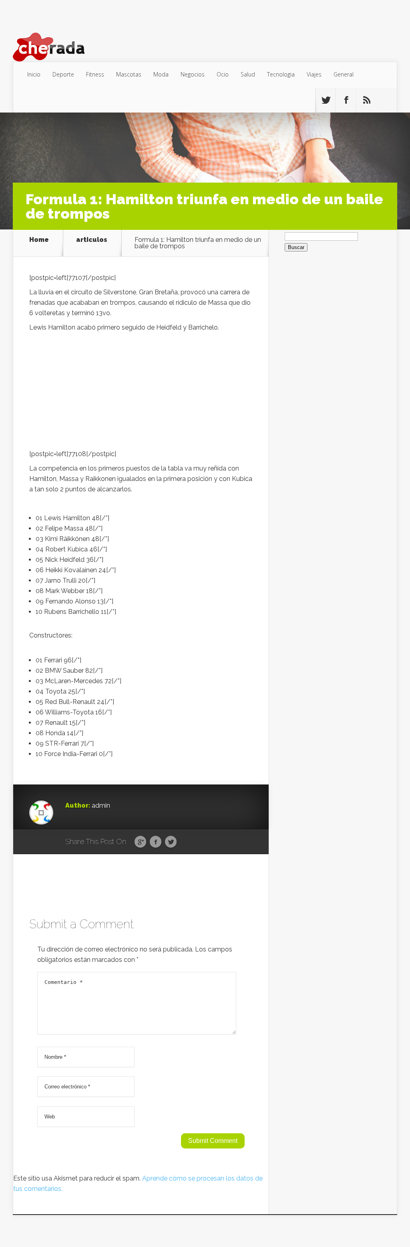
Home (39, 240)
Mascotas (128, 74)
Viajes (314, 74)
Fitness (95, 74)
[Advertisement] (141, 393)
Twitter (171, 842)
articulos (91, 240)
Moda (161, 74)
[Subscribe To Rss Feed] (366, 100)
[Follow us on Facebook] (346, 100)
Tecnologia (281, 74)
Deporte (63, 74)
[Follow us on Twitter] (326, 100)
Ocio (223, 74)
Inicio (33, 74)
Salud (248, 74)
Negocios (193, 74)
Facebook (155, 842)
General (344, 74)
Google (140, 842)
